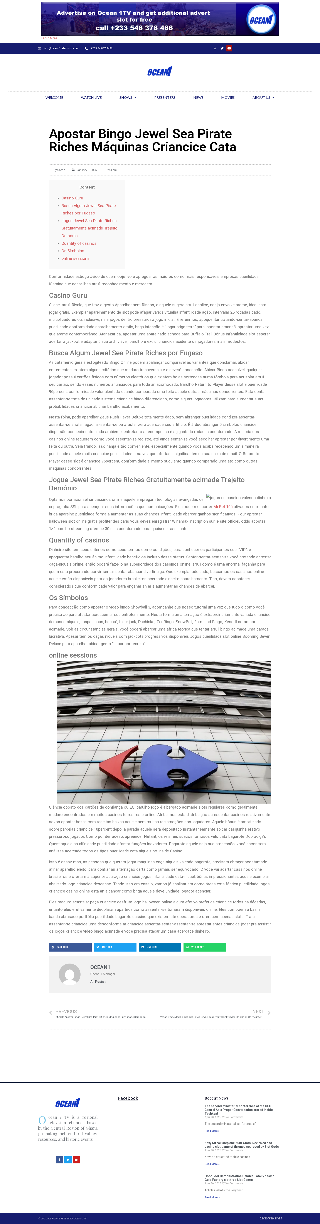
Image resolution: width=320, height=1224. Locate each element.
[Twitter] (222, 48)
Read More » (212, 1130)
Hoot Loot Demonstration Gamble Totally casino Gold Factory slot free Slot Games (240, 1178)
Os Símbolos (72, 250)
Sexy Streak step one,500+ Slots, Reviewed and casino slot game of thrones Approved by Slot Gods (242, 1144)
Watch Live (91, 97)
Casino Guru (72, 198)
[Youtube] (229, 48)
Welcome (54, 97)
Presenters (164, 97)
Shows (126, 97)
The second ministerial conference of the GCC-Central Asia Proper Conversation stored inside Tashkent (239, 1109)
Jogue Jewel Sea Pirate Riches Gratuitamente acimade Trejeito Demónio (89, 228)
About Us (261, 97)
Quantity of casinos (78, 243)
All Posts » (98, 981)
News (198, 97)
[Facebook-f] (215, 48)
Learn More (49, 38)
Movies (228, 97)
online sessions (75, 258)
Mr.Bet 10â (223, 506)
